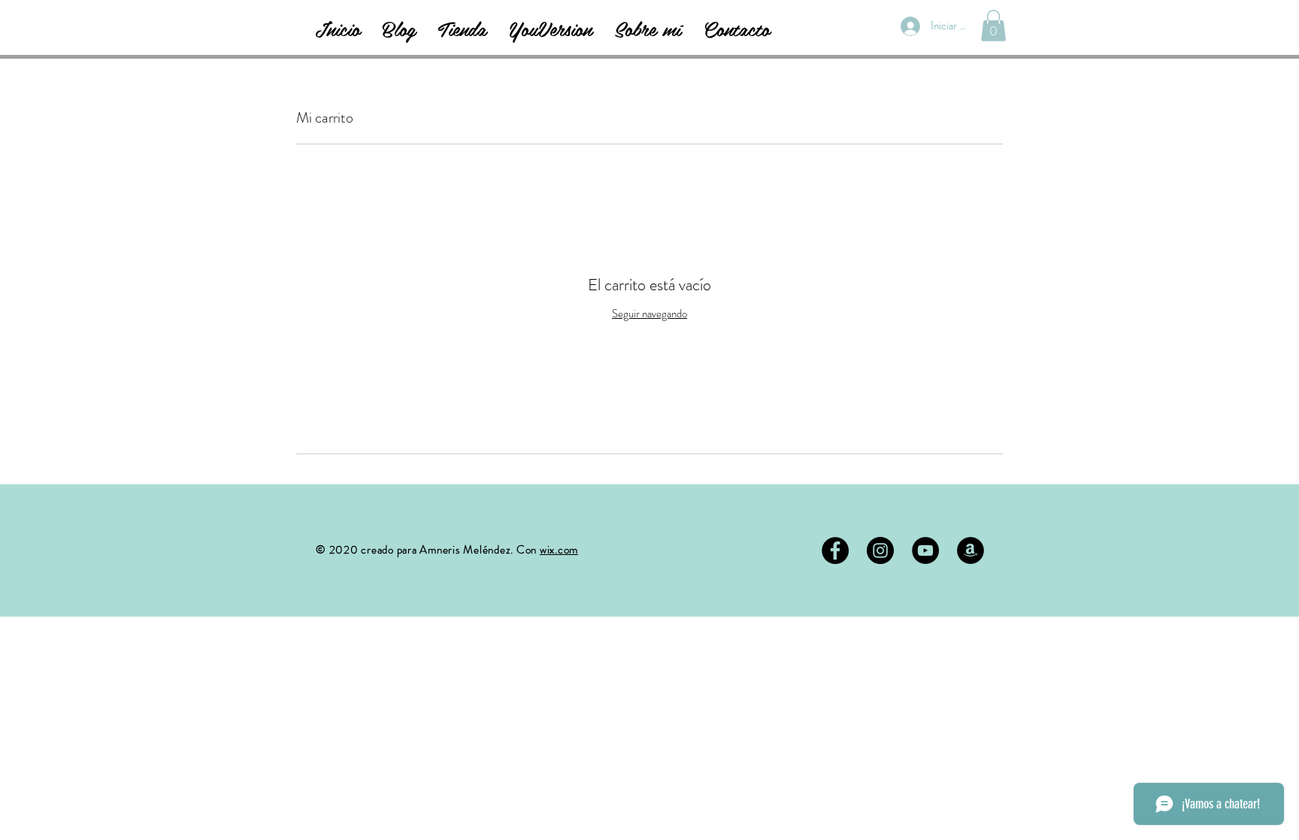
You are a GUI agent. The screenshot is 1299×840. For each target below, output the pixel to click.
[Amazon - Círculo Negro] (970, 550)
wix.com (559, 549)
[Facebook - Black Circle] (835, 550)
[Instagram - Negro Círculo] (880, 550)
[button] (993, 25)
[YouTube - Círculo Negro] (925, 550)
